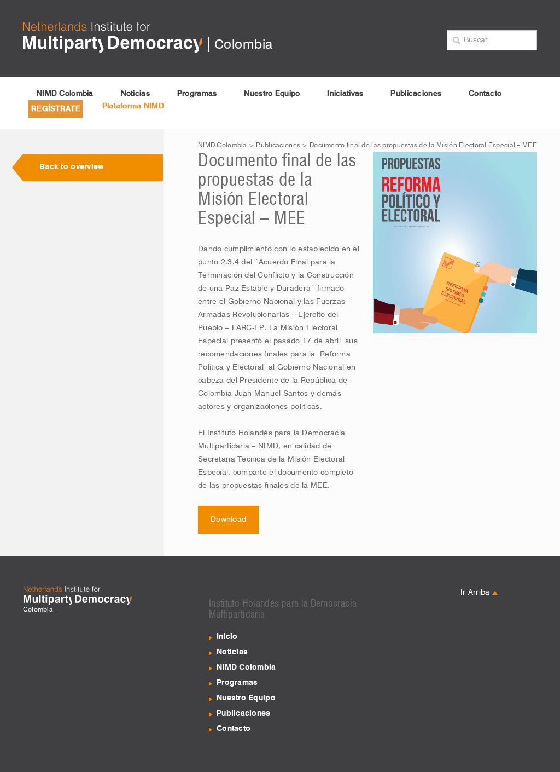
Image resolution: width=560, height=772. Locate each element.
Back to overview (71, 167)
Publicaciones (415, 93)
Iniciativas (345, 93)
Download (228, 519)
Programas (197, 93)
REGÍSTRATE (55, 109)
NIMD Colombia (65, 93)
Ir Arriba (476, 592)
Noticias (135, 93)
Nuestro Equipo (272, 93)
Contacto (485, 93)
